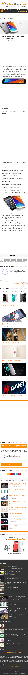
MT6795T (3, 261)
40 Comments (20, 589)
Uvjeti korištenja (21, 673)
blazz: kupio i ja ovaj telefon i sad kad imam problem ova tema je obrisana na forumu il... (15, 630)
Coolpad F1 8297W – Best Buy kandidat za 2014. (15, 572)
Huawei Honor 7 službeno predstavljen (18, 284)
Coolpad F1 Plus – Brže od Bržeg (13, 577)
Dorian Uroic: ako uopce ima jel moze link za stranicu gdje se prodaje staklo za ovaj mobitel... (16, 635)
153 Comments (20, 568)
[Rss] (8, 474)
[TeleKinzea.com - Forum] (14, 10)
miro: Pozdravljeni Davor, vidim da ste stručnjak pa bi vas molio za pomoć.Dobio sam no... (15, 644)
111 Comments (16, 574)
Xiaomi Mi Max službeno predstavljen (12, 360)
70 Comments (16, 578)
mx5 (8, 261)
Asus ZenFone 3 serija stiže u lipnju (11, 342)
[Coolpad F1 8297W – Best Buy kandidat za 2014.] (2, 573)
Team (11, 666)
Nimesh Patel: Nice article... (11, 625)
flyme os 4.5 (7, 259)
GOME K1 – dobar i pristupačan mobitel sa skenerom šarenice (18, 484)
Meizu (25, 259)
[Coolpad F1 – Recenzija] (2, 568)
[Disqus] (14, 422)
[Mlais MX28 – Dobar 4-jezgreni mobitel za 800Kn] (2, 583)
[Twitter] (17, 474)
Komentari (15, 480)
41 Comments (15, 585)
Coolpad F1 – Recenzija (11, 566)
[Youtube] (19, 474)
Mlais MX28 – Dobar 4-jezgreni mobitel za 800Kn (15, 582)
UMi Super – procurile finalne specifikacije (13, 378)
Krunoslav (5, 40)
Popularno (8, 480)
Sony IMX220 (22, 261)
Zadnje (3, 480)
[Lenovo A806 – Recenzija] (2, 589)
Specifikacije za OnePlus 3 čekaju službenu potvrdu (16, 496)
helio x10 (14, 259)
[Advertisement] (14, 54)
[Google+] (11, 474)
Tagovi (21, 480)
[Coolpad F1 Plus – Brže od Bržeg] (2, 578)
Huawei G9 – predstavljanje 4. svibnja (12, 395)
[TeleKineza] (14, 4)
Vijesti (23, 40)
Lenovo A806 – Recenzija (12, 587)
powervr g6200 (14, 261)
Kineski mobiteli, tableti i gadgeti (7, 17)
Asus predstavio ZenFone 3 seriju (11, 305)
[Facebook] (14, 474)
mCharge (20, 259)
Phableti (18, 17)
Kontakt (16, 666)
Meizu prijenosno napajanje (10, 280)
